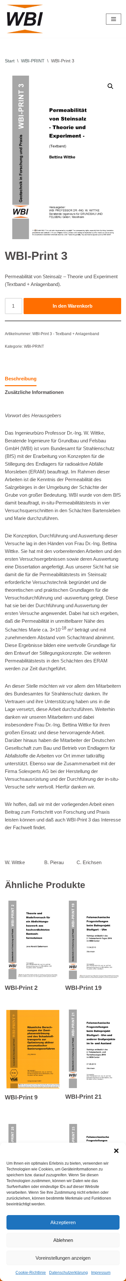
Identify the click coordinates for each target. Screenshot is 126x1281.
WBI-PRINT (33, 60)
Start (10, 60)
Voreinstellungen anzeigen (63, 1258)
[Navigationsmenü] (113, 19)
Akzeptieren (63, 1222)
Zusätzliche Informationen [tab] (34, 392)
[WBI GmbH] (26, 19)
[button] (116, 1151)
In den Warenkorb (72, 306)
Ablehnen (63, 1240)
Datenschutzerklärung (68, 1272)
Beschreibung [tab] (21, 378)
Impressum (100, 1272)
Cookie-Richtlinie (31, 1272)
